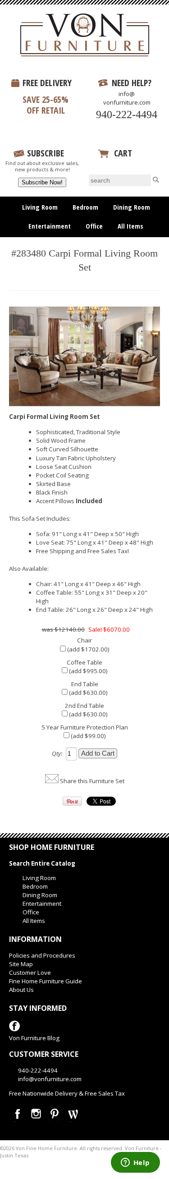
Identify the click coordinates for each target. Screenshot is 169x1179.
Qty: (57, 753)
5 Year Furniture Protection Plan (84, 727)
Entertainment (49, 225)
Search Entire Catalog (42, 863)
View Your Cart (128, 164)
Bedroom (85, 206)
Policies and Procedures (42, 955)
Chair (84, 640)
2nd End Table (84, 706)
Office (94, 225)
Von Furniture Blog (34, 1038)
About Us (21, 990)
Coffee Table (84, 662)
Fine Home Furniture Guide (45, 981)
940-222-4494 (126, 114)
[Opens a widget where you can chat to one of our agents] (135, 1163)
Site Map (21, 964)
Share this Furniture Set (92, 781)
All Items (130, 225)
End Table (84, 684)
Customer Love (30, 972)
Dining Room (131, 206)
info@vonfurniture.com (127, 98)
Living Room (40, 206)
